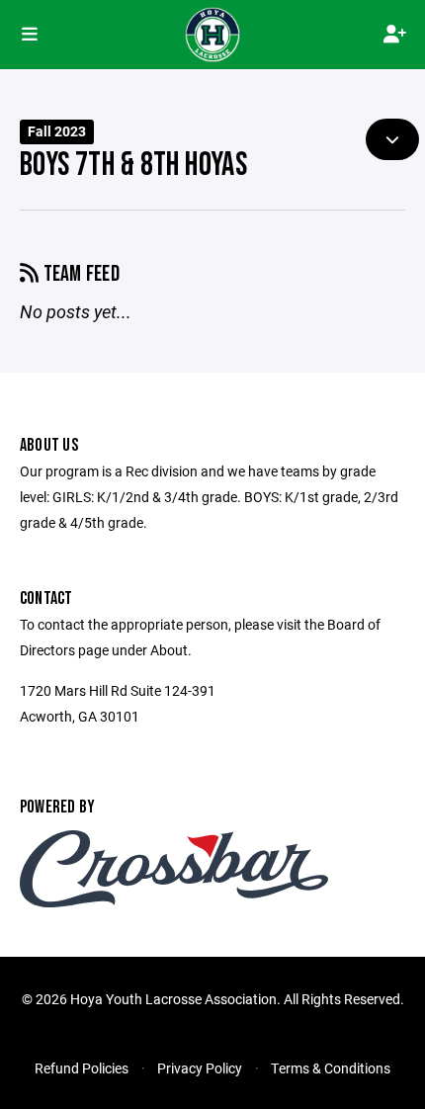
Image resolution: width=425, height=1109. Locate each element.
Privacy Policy (199, 1068)
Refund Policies (81, 1068)
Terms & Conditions (330, 1068)
